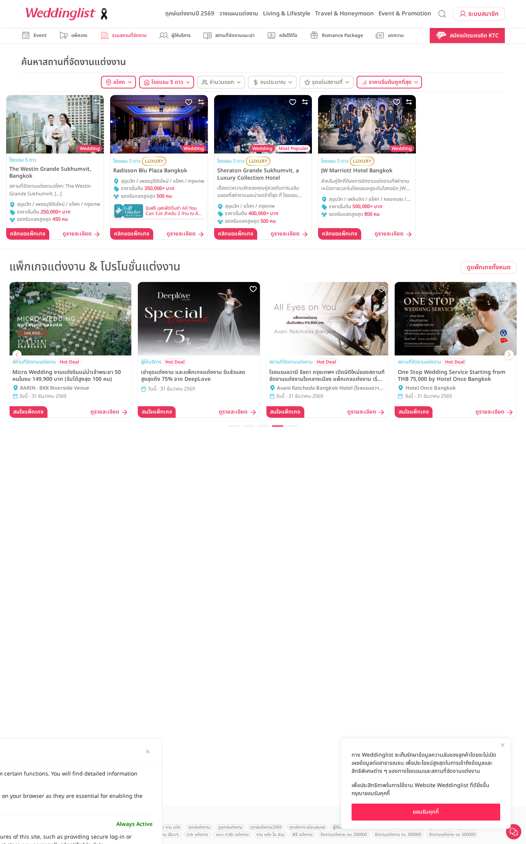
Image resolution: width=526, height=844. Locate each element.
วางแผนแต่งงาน (238, 13)
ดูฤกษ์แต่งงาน (230, 827)
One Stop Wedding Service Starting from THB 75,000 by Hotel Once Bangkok (452, 376)
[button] (234, 426)
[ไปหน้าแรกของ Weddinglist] (68, 14)
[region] (426, 783)
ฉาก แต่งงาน (197, 834)
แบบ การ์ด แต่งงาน (232, 834)
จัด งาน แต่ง (170, 827)
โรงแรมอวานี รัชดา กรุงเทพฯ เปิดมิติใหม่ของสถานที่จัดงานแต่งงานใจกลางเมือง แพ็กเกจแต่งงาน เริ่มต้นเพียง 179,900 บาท (327, 376)
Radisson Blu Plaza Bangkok (150, 170)
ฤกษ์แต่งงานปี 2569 (189, 13)
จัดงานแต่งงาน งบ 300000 (398, 834)
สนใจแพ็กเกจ (28, 412)
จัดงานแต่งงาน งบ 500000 (452, 834)
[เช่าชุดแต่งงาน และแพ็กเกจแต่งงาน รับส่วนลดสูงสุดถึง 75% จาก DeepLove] (199, 318)
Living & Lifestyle (286, 13)
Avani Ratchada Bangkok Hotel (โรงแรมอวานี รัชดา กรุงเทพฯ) (329, 388)
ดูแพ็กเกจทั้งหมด (489, 267)
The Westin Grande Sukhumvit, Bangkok (50, 173)
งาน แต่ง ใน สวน (270, 834)
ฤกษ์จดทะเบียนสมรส (307, 827)
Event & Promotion (405, 13)
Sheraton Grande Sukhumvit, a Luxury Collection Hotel (258, 174)
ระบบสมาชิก (483, 13)
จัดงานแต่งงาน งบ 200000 (343, 834)
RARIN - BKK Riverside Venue (54, 388)
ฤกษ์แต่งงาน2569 (265, 827)
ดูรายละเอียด (77, 234)
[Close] (502, 744)
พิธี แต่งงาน (302, 834)
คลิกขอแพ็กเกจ (27, 234)
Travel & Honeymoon (344, 13)
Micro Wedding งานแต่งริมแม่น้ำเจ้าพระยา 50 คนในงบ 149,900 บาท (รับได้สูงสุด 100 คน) (66, 376)
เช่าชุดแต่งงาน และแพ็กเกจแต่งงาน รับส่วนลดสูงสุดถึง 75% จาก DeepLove (193, 376)
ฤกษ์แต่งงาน (199, 827)
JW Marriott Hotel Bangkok (356, 170)
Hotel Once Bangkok (430, 388)
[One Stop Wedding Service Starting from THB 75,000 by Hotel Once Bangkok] (456, 318)
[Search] (442, 14)
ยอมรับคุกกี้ (426, 812)
